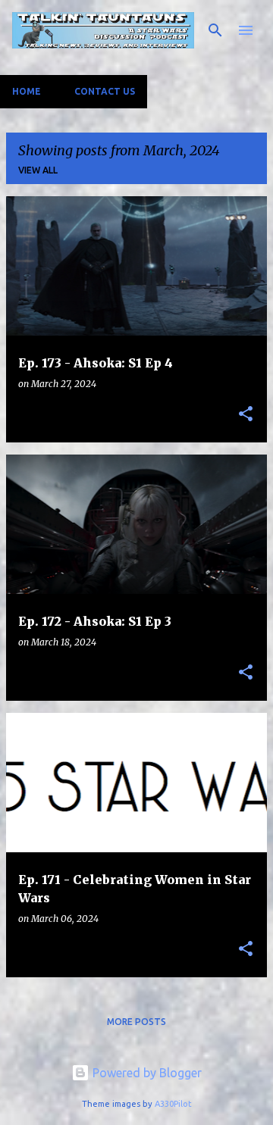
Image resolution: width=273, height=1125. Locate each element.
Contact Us (104, 91)
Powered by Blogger (145, 1073)
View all (38, 170)
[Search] (215, 30)
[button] (246, 414)
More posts (136, 1022)
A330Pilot (173, 1103)
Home (26, 91)
